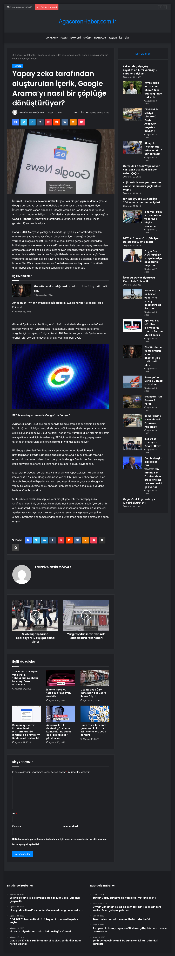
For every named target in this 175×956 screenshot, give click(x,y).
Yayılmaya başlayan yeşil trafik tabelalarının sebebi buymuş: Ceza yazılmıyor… (25, 678)
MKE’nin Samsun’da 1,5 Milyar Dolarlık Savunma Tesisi (141, 240)
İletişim (124, 37)
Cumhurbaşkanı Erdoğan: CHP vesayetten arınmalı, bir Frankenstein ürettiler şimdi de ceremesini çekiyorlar (153, 473)
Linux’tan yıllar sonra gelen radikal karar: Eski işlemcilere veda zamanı (93, 730)
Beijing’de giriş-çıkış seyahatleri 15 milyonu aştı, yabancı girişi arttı (140, 70)
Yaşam (113, 37)
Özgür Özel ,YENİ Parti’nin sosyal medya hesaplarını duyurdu (153, 258)
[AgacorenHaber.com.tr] (87, 21)
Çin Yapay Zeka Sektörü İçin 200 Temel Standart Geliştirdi (141, 200)
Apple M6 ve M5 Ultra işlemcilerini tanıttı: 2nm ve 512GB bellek (153, 328)
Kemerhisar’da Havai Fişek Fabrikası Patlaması (152, 421)
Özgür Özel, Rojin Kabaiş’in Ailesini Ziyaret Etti (139, 500)
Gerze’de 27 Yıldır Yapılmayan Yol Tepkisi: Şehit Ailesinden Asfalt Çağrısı (141, 169)
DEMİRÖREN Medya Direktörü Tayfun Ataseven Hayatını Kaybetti (94, 7)
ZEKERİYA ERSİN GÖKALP (31, 112)
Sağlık (87, 37)
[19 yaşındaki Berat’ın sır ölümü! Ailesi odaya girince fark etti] (132, 87)
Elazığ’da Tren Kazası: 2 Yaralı (153, 400)
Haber (64, 37)
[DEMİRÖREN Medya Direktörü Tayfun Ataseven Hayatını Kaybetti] (132, 114)
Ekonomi (75, 37)
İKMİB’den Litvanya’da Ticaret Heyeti (153, 442)
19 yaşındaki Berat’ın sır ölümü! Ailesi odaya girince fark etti (153, 90)
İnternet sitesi (70, 826)
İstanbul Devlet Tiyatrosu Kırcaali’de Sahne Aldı (139, 279)
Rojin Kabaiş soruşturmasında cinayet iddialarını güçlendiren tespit (142, 186)
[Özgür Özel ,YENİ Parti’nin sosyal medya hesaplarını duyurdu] (132, 255)
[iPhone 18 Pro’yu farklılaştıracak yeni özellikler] (60, 678)
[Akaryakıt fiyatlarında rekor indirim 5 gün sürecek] (132, 147)
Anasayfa (52, 37)
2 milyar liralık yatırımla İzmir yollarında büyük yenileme (153, 219)
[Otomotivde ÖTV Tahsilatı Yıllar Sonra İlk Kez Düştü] (95, 678)
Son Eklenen (143, 53)
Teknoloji (100, 37)
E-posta (17, 826)
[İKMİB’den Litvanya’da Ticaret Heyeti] (132, 443)
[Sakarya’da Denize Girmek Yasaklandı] (132, 382)
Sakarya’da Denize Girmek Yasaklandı (153, 381)
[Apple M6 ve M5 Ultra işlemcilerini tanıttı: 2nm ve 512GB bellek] (132, 325)
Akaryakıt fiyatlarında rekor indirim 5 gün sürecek (153, 148)
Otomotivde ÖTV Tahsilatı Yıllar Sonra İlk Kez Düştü (93, 693)
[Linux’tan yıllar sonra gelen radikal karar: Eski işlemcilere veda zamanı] (95, 714)
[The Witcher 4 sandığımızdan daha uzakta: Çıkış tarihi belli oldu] (21, 290)
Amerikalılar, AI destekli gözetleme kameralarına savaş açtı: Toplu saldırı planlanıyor (58, 731)
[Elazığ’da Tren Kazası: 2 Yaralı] (132, 401)
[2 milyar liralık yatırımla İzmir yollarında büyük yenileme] (132, 216)
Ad (14, 813)
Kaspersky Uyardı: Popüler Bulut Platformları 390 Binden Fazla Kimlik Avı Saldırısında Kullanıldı (26, 731)
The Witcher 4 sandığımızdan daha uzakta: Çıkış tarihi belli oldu (153, 356)
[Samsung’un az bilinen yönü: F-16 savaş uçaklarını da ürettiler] (132, 294)
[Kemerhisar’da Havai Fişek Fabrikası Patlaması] (132, 420)
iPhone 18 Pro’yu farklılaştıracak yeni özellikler (58, 693)
